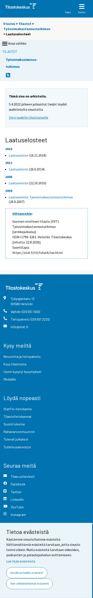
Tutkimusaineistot (17, 447)
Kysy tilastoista (14, 364)
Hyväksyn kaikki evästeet (26, 573)
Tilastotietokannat (17, 416)
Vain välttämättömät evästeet (29, 583)
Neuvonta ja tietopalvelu (22, 356)
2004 (8, 190)
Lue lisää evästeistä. (21, 561)
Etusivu (9, 23)
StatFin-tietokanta (17, 409)
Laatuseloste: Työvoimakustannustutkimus (41, 197)
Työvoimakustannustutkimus (26, 29)
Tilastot (24, 23)
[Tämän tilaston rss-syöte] (8, 76)
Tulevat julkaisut (15, 439)
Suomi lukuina (14, 424)
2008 (8, 177)
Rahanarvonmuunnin (19, 431)
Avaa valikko (17, 43)
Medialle (9, 379)
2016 (8, 149)
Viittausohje (22, 213)
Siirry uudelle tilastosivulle (28, 117)
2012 (8, 162)
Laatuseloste (18, 155)
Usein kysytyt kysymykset (22, 371)
